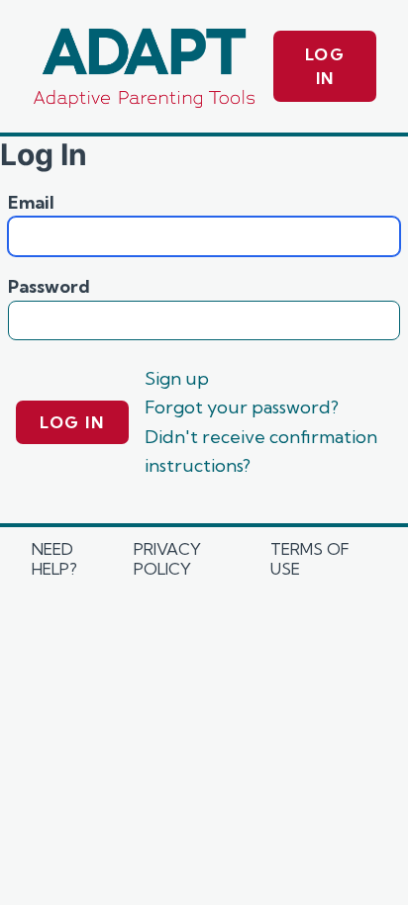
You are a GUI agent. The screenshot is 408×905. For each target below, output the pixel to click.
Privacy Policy (167, 559)
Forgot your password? (242, 407)
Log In (325, 66)
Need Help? (54, 559)
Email (31, 202)
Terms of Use (310, 559)
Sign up (177, 378)
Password (49, 286)
